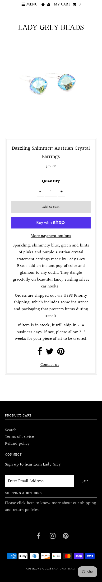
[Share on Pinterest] (61, 353)
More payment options (51, 236)
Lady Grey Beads (51, 27)
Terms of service (19, 436)
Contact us (49, 364)
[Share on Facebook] (39, 353)
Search (11, 430)
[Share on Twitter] (50, 353)
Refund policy (17, 443)
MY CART (67, 4)
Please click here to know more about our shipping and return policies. (50, 506)
